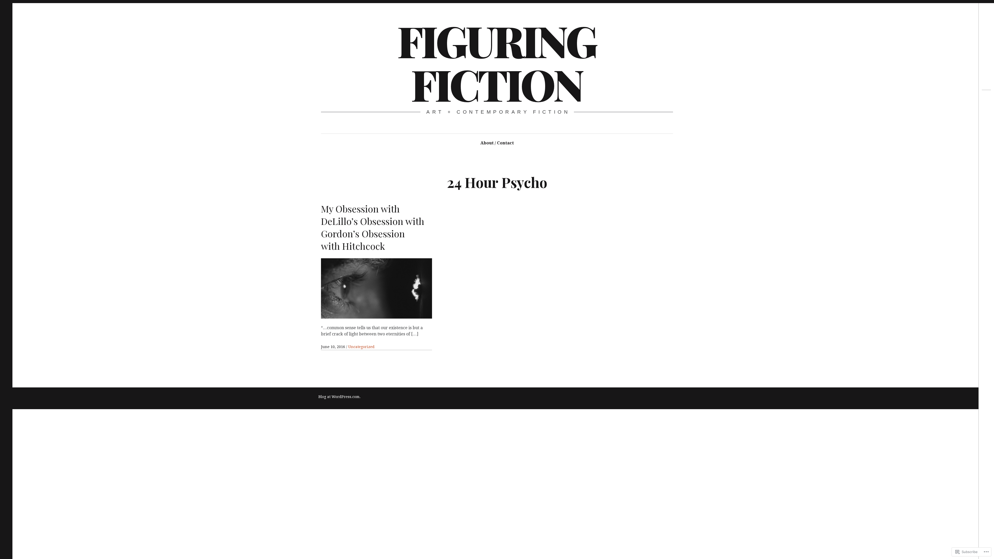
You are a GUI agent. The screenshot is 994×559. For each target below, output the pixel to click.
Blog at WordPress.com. (339, 397)
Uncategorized (361, 347)
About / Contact (497, 143)
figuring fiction (496, 62)
